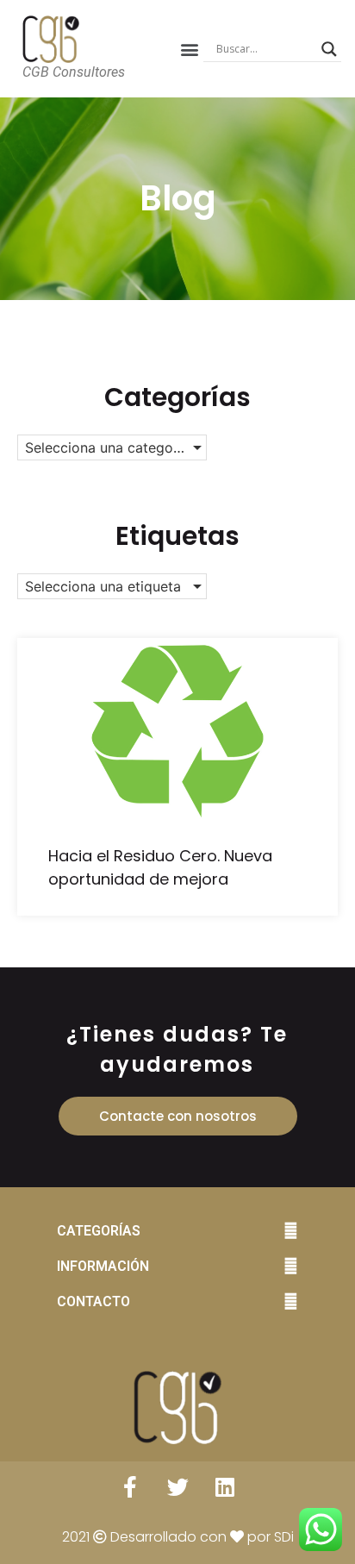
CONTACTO (93, 1301)
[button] (189, 48)
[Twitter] (177, 1487)
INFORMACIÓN (103, 1266)
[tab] (177, 1230)
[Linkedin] (224, 1487)
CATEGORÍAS (98, 1231)
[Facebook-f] (130, 1487)
